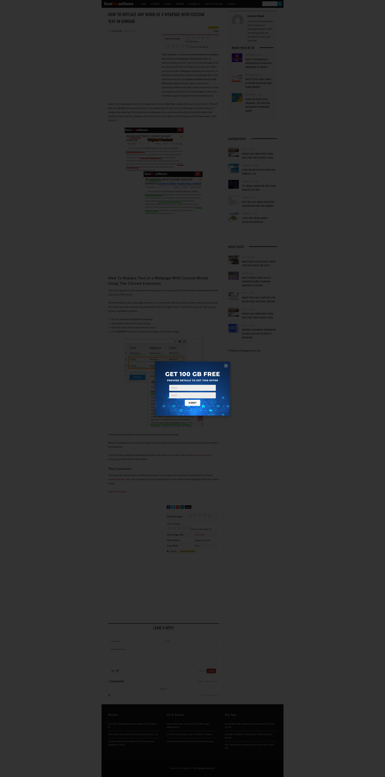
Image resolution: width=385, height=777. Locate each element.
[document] (192, 388)
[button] (226, 366)
